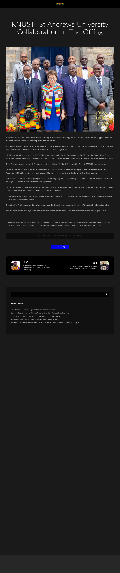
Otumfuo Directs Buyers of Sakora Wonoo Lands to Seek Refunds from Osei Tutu (40, 313)
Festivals (79, 236)
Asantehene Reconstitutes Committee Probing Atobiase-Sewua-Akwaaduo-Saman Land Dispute (45, 323)
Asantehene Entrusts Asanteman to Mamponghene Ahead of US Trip (35, 319)
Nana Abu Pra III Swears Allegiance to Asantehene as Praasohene (34, 310)
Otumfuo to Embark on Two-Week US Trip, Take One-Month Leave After (37, 316)
